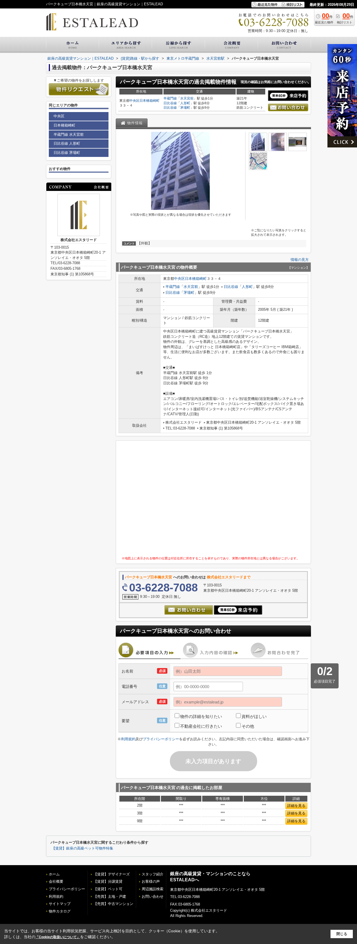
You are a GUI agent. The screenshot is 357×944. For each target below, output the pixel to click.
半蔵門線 (170, 98)
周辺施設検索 (152, 889)
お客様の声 (151, 881)
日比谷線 (170, 103)
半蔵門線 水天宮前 (69, 134)
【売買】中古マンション (113, 904)
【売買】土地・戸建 (109, 896)
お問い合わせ (152, 896)
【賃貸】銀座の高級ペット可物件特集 (82, 848)
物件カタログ (60, 911)
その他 (248, 726)
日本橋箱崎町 (149, 101)
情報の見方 (300, 260)
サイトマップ (60, 904)
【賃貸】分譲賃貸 (107, 881)
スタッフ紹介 (152, 874)
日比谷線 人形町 (67, 143)
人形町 (185, 103)
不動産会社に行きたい (201, 726)
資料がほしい (254, 716)
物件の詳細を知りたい (201, 716)
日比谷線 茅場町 (67, 153)
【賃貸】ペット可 (107, 889)
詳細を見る (296, 806)
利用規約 (128, 739)
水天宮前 (187, 98)
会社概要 (56, 881)
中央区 (134, 101)
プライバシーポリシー (161, 739)
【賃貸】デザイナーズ (111, 874)
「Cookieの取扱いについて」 (57, 937)
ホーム (54, 874)
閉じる (341, 934)
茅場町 (185, 108)
